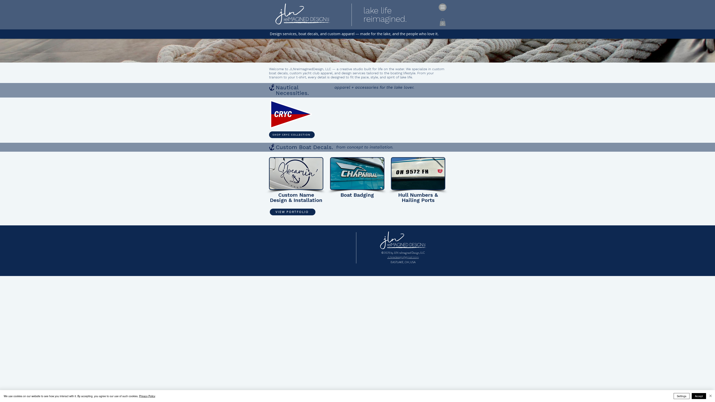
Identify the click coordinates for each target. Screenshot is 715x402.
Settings (681, 396)
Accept (699, 396)
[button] (442, 22)
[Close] (710, 396)
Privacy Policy (147, 396)
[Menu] (443, 7)
